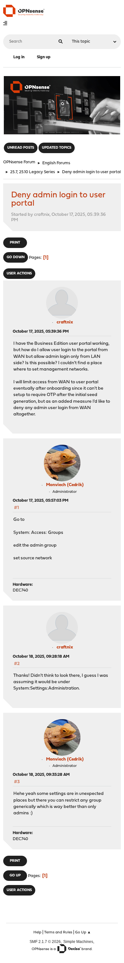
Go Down (15, 257)
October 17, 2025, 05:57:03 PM (40, 501)
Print (15, 242)
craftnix (65, 322)
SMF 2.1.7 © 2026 (45, 941)
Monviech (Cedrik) (65, 485)
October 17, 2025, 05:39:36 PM (41, 331)
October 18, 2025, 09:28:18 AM (41, 657)
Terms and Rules (58, 932)
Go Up (15, 875)
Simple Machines (78, 941)
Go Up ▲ (83, 932)
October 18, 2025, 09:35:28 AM (41, 775)
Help (37, 932)
